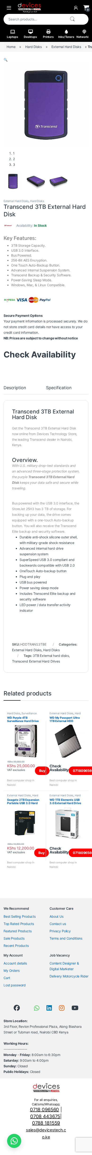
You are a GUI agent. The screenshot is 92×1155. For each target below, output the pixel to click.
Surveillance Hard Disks (22, 715)
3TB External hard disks (51, 656)
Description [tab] (15, 388)
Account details (15, 963)
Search (72, 19)
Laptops (12, 37)
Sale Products (14, 938)
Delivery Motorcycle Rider (69, 976)
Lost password (15, 985)
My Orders (12, 970)
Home (11, 47)
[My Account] (76, 8)
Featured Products (18, 931)
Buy (42, 771)
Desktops (30, 37)
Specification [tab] (58, 388)
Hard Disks (33, 47)
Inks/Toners (66, 37)
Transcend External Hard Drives (36, 661)
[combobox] (35, 19)
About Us (56, 916)
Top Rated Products (19, 924)
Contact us (58, 924)
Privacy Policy (60, 931)
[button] (6, 60)
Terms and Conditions (66, 938)
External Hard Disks (66, 47)
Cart (7, 978)
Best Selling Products (20, 916)
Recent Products (16, 946)
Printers (48, 37)
